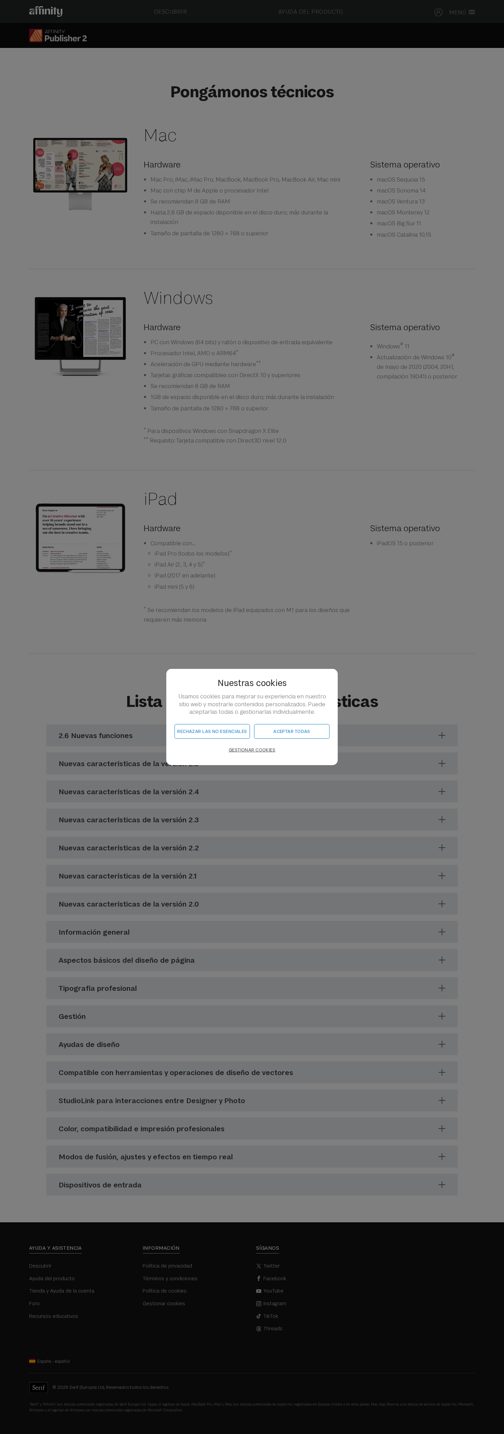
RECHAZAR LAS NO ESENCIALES (212, 731)
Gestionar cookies (252, 750)
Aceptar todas (291, 731)
